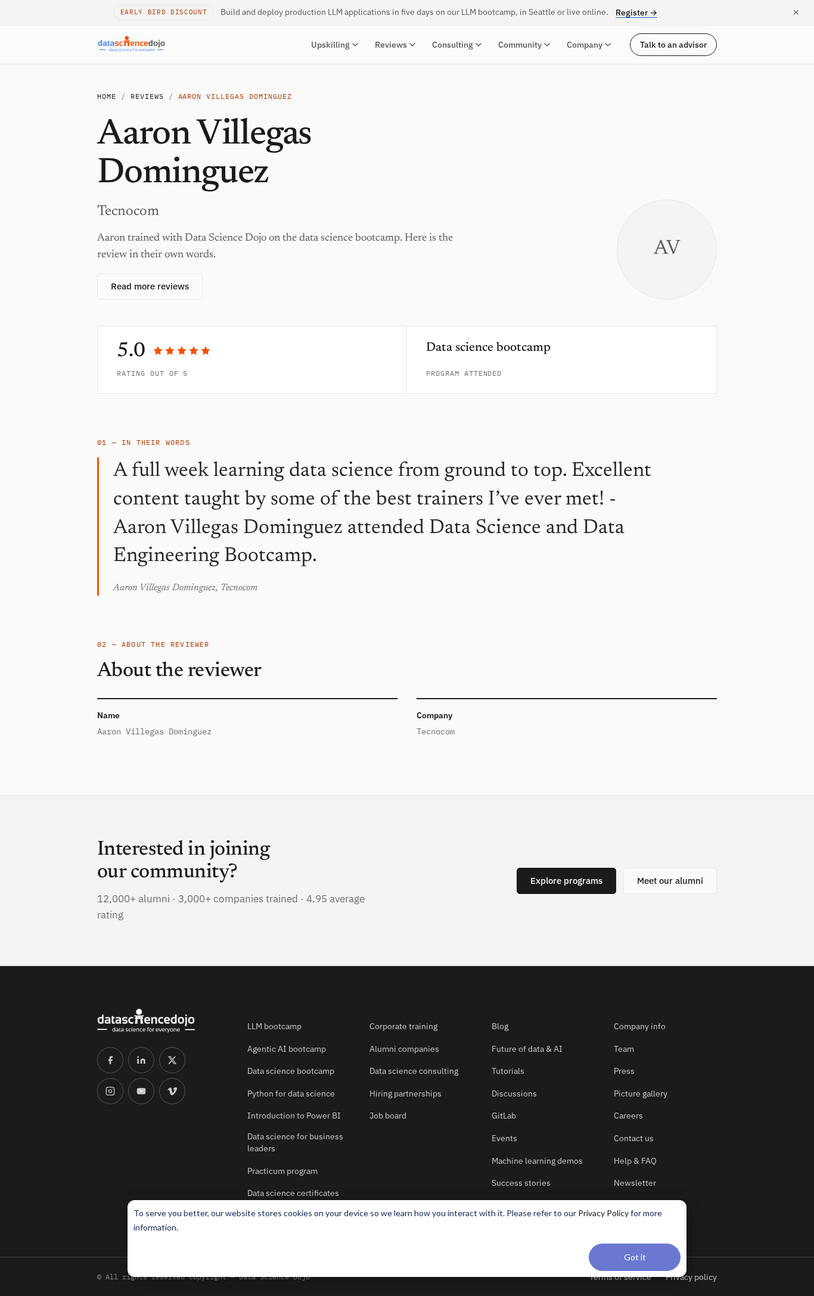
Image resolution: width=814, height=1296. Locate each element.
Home (106, 96)
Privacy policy (691, 1277)
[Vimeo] (172, 1091)
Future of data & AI (527, 1048)
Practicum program (282, 1171)
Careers (628, 1115)
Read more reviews (150, 286)
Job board (387, 1115)
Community (520, 44)
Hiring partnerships (405, 1093)
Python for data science (291, 1093)
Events (504, 1138)
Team (624, 1048)
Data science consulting (413, 1071)
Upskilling (330, 44)
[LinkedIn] (141, 1060)
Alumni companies (404, 1048)
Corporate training (403, 1026)
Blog (500, 1026)
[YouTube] (141, 1091)
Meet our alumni (670, 880)
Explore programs (566, 880)
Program (442, 373)
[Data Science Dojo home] (162, 1021)
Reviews (391, 44)
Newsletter (635, 1182)
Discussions (514, 1093)
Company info (640, 1026)
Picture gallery (640, 1093)
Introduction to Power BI (294, 1115)
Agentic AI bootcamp (286, 1048)
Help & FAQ (635, 1160)
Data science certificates (293, 1193)
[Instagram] (110, 1091)
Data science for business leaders (295, 1142)
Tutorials (508, 1071)
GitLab (504, 1115)
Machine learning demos (537, 1160)
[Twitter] (172, 1060)
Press (624, 1071)
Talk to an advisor (673, 44)
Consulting (452, 44)
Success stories (521, 1182)
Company (584, 44)
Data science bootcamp (290, 1071)
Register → (636, 12)
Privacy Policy (603, 1213)
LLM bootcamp (274, 1026)
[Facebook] (110, 1060)
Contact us (634, 1138)
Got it (635, 1257)
